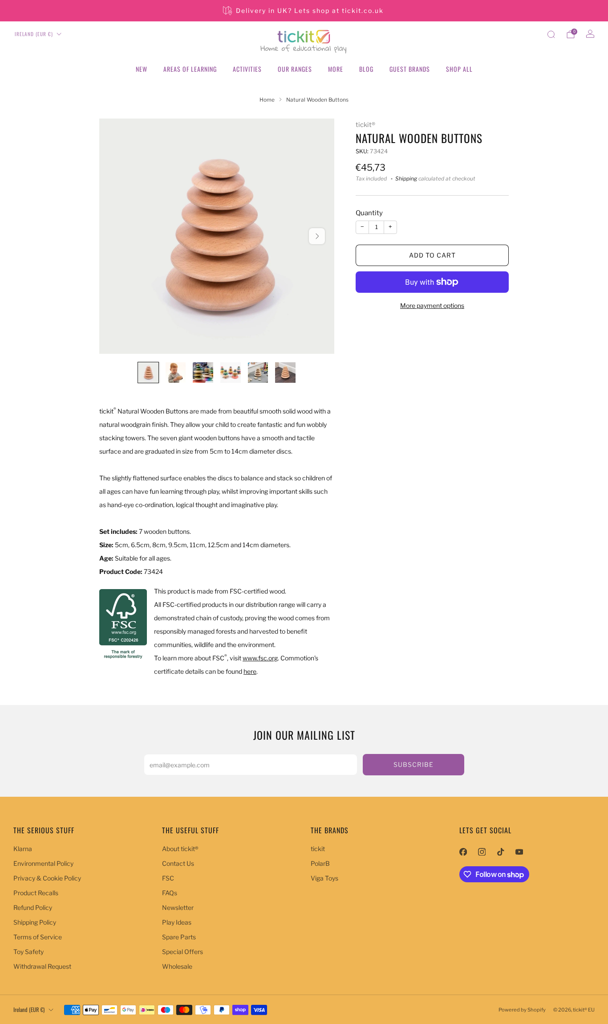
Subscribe (413, 764)
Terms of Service (37, 937)
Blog (366, 69)
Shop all (459, 69)
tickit (318, 848)
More (335, 69)
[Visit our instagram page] (481, 851)
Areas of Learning (190, 69)
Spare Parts (179, 937)
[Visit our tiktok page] (500, 851)
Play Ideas (176, 922)
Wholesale (177, 966)
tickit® (365, 125)
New (141, 69)
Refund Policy (32, 907)
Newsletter (178, 907)
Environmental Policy (43, 863)
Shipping (406, 179)
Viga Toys (324, 878)
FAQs (169, 893)
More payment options (432, 305)
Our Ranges (295, 69)
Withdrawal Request (42, 966)
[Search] (551, 34)
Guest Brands (409, 69)
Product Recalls (35, 893)
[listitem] (304, 10)
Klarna (22, 848)
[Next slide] (317, 236)
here (249, 671)
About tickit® (180, 848)
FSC (168, 878)
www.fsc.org (260, 658)
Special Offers (182, 951)
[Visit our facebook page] (463, 851)
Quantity (369, 213)
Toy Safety (28, 951)
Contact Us (178, 863)
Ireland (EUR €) (34, 33)
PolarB (320, 863)
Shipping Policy (34, 922)
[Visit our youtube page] (519, 851)
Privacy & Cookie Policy (47, 878)
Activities (247, 69)
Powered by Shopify (522, 1010)
